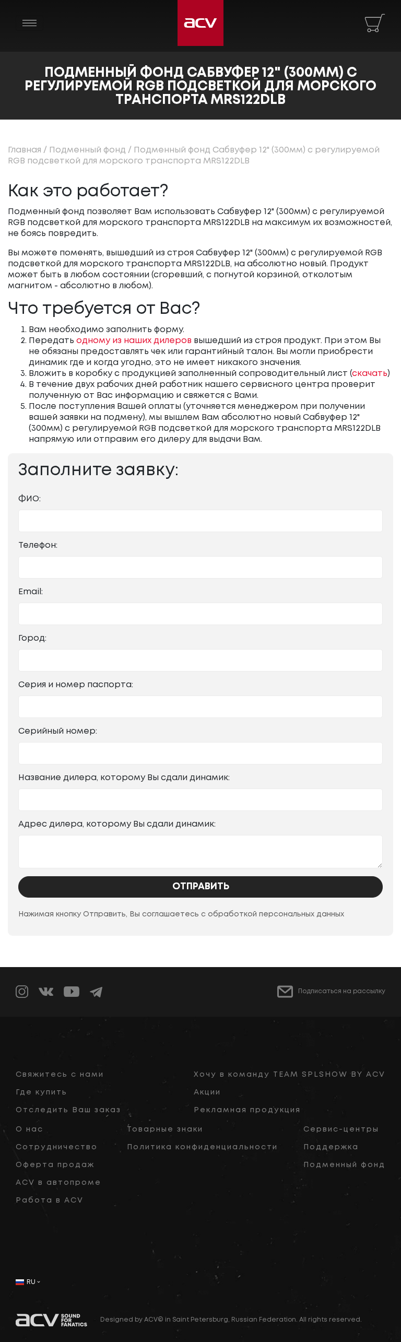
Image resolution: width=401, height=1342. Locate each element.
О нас (29, 1129)
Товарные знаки (165, 1129)
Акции (207, 1092)
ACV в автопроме (58, 1182)
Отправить (200, 886)
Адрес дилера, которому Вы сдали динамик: (117, 824)
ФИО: (29, 499)
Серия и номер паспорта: (75, 685)
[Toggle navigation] (29, 23)
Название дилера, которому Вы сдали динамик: (124, 778)
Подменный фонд (87, 150)
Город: (32, 638)
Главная (24, 150)
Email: (30, 592)
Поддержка (331, 1147)
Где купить (41, 1092)
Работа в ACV (50, 1200)
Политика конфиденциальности (202, 1147)
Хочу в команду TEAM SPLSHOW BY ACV (289, 1074)
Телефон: (37, 545)
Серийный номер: (57, 731)
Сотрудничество (57, 1147)
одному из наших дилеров (134, 341)
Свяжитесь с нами (60, 1074)
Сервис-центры (341, 1129)
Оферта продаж (55, 1165)
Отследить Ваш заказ (68, 1110)
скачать (369, 374)
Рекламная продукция (247, 1110)
